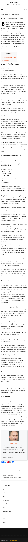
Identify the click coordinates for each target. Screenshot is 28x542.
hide (11, 53)
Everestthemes (13, 540)
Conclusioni (5, 60)
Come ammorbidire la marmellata (12, 477)
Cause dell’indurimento (8, 56)
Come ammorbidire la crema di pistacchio (14, 470)
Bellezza (5, 493)
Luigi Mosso (14, 443)
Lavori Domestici (7, 511)
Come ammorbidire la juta (9, 57)
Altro (4, 489)
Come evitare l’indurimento (9, 59)
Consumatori (6, 500)
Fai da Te (5, 504)
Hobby (4, 507)
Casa (4, 496)
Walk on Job (14, 2)
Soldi (4, 518)
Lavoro (4, 515)
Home (2, 14)
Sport (4, 522)
